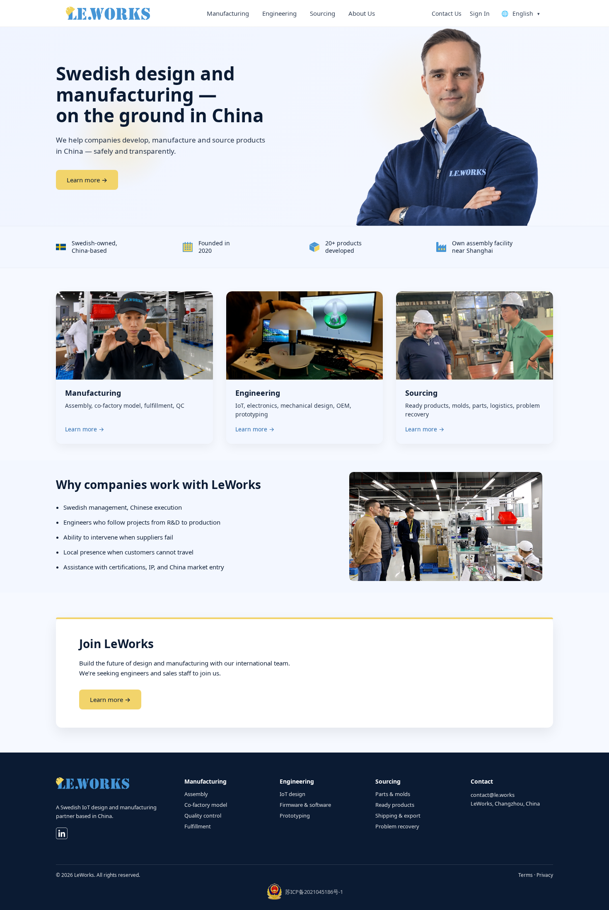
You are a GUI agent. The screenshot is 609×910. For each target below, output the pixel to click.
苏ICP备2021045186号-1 (314, 891)
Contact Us (447, 13)
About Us (361, 13)
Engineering (279, 13)
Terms (525, 875)
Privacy (544, 875)
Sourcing (322, 13)
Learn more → (87, 180)
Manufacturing (228, 13)
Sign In (480, 13)
